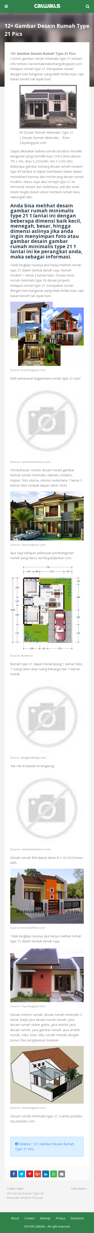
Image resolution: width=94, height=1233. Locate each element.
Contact (29, 1218)
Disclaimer (77, 1218)
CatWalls (39, 1226)
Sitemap (45, 1218)
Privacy (60, 1218)
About (15, 1218)
